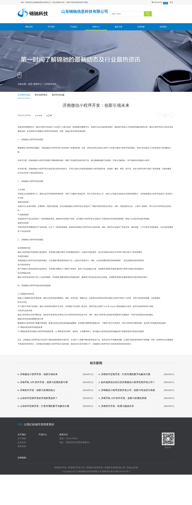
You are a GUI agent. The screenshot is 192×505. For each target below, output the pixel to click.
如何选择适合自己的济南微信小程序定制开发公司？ (128, 382)
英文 (171, 2)
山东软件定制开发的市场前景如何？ (39, 398)
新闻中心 (96, 27)
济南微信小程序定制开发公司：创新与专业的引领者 (128, 390)
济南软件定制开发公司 (114, 467)
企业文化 (22, 442)
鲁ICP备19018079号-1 (120, 471)
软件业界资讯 (41, 95)
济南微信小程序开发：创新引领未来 (39, 374)
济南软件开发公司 (76, 467)
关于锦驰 (22, 438)
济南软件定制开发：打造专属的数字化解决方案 (125, 374)
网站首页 (29, 27)
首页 (30, 84)
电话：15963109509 (68, 438)
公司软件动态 (50, 84)
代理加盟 (141, 27)
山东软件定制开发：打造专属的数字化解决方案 (44, 406)
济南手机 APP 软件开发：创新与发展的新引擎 (44, 382)
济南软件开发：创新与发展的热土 (37, 390)
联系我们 (163, 27)
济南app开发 (132, 467)
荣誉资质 (22, 446)
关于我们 (51, 27)
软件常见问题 (58, 95)
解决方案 (118, 27)
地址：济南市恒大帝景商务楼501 (74, 442)
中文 (165, 3)
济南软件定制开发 (94, 467)
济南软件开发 (60, 467)
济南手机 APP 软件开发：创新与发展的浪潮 (123, 398)
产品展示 (73, 27)
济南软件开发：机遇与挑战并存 (117, 406)
